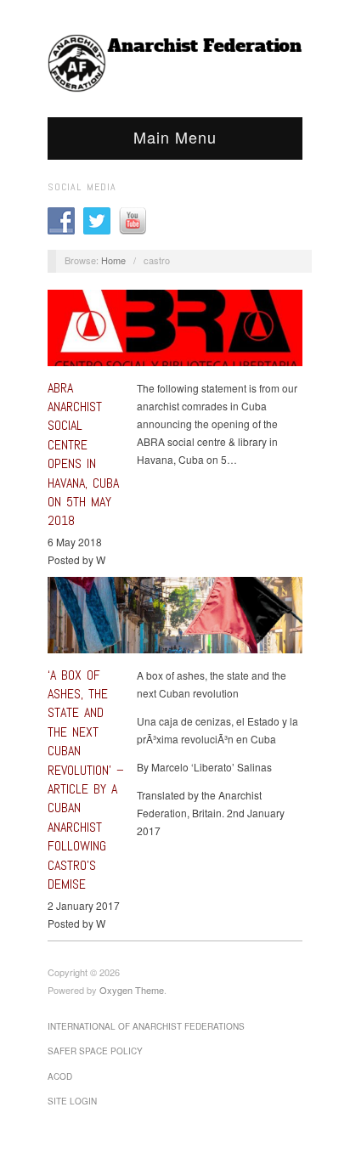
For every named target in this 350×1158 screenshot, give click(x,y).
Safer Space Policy (95, 1051)
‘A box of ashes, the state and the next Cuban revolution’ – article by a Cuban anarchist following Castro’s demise (86, 779)
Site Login (72, 1101)
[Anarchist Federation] (175, 63)
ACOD (60, 1076)
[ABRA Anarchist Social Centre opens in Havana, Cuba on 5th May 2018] (175, 332)
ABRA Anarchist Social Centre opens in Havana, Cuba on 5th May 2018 (83, 454)
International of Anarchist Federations (146, 1026)
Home (113, 260)
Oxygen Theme (131, 990)
